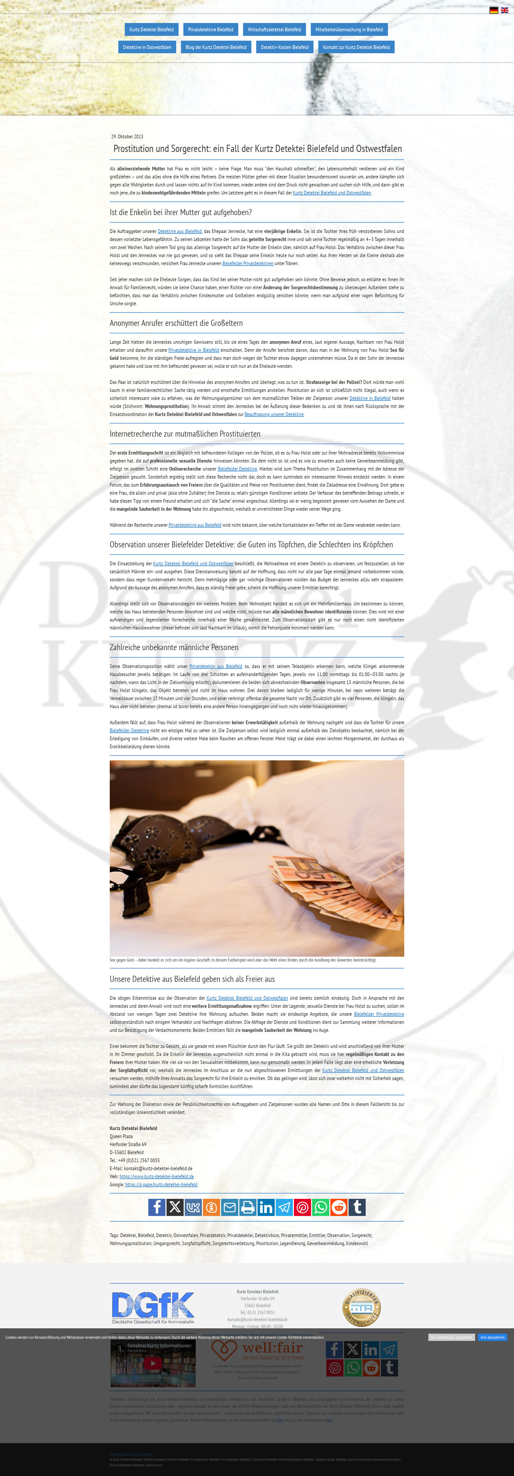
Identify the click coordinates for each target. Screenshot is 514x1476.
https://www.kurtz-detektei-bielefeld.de (157, 1176)
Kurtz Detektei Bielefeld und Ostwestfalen (332, 192)
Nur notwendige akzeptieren (452, 1337)
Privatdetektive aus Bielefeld (195, 524)
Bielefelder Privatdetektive (379, 1013)
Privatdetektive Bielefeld (210, 29)
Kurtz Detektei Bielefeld (152, 29)
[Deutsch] (494, 9)
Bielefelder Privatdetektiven (248, 263)
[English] (504, 9)
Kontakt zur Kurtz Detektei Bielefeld (356, 47)
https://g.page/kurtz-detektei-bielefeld (161, 1184)
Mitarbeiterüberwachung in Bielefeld (349, 29)
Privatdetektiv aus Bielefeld (216, 666)
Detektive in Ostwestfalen (147, 47)
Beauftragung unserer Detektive (274, 414)
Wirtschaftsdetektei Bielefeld (274, 29)
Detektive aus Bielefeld (180, 231)
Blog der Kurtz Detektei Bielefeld (216, 47)
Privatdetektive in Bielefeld (193, 349)
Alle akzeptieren (493, 1337)
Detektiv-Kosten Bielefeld (285, 47)
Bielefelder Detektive (237, 468)
